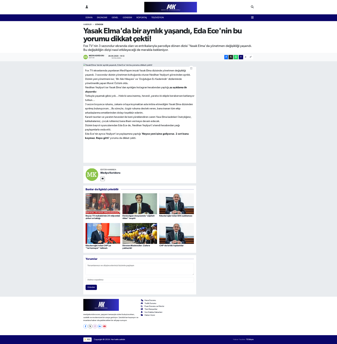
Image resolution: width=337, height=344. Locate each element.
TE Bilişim (250, 339)
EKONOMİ (102, 17)
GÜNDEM (127, 17)
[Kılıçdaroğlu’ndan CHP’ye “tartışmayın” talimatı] (103, 233)
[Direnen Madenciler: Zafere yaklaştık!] (139, 233)
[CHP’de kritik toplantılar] (176, 233)
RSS (88, 339)
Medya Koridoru (110, 173)
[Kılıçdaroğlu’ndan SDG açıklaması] (176, 204)
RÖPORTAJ (142, 17)
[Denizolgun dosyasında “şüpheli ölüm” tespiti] (139, 204)
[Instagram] (95, 326)
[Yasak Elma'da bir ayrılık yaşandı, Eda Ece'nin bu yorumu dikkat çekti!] (139, 65)
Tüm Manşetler (151, 309)
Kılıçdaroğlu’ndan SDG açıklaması (175, 216)
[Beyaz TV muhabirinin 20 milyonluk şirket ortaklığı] (103, 204)
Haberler (87, 24)
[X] (90, 326)
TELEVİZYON (157, 17)
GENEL (115, 17)
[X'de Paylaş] (231, 57)
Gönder (91, 287)
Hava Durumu (150, 300)
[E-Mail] (102, 179)
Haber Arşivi (150, 315)
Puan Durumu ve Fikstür (154, 306)
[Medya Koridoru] (92, 174)
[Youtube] (104, 326)
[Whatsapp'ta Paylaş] (236, 57)
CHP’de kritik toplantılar (171, 246)
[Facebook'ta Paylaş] (226, 57)
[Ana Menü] (252, 17)
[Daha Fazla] (241, 57)
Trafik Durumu (150, 303)
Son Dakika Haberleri (153, 312)
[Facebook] (85, 326)
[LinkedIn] (100, 326)
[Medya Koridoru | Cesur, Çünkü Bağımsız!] (170, 7)
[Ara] (252, 7)
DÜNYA (89, 17)
